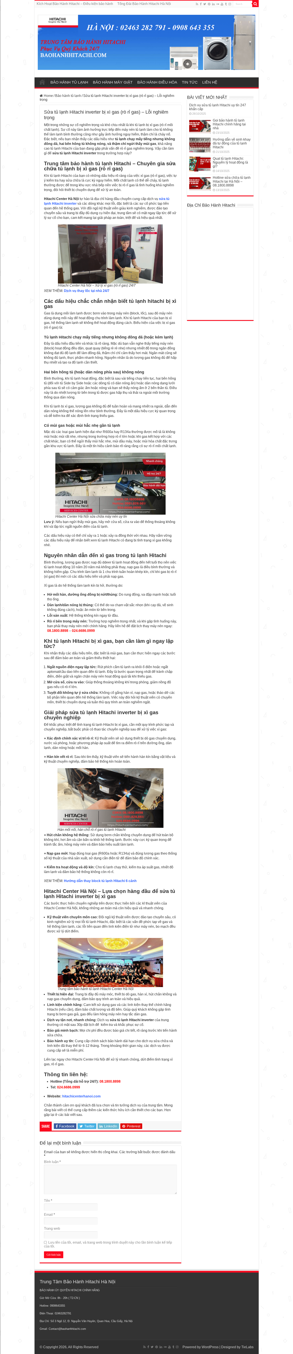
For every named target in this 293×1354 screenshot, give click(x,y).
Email (49, 1214)
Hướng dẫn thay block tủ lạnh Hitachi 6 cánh (100, 881)
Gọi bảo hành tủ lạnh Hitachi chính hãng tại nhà (229, 124)
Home (48, 96)
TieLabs (247, 1347)
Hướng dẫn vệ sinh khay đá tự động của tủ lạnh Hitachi (232, 143)
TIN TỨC (190, 82)
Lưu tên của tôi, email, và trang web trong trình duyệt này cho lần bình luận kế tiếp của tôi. (108, 1244)
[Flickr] (217, 4)
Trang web (52, 1228)
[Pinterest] (209, 4)
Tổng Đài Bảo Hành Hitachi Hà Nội (144, 4)
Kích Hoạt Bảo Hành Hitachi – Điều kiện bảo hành (75, 4)
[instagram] (229, 4)
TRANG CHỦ (42, 81)
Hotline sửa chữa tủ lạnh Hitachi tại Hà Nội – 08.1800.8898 (232, 181)
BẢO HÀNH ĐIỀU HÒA (157, 82)
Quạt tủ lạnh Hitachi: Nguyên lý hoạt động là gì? (230, 162)
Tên (48, 1200)
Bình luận (52, 1162)
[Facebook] (200, 4)
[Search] (255, 4)
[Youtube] (222, 4)
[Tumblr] (226, 4)
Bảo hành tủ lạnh (68, 96)
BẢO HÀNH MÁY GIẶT (113, 82)
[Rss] (197, 4)
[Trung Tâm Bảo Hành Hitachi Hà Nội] (146, 41)
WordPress (210, 1347)
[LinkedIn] (213, 4)
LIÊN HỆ (209, 82)
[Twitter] (205, 4)
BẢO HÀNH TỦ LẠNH (69, 82)
